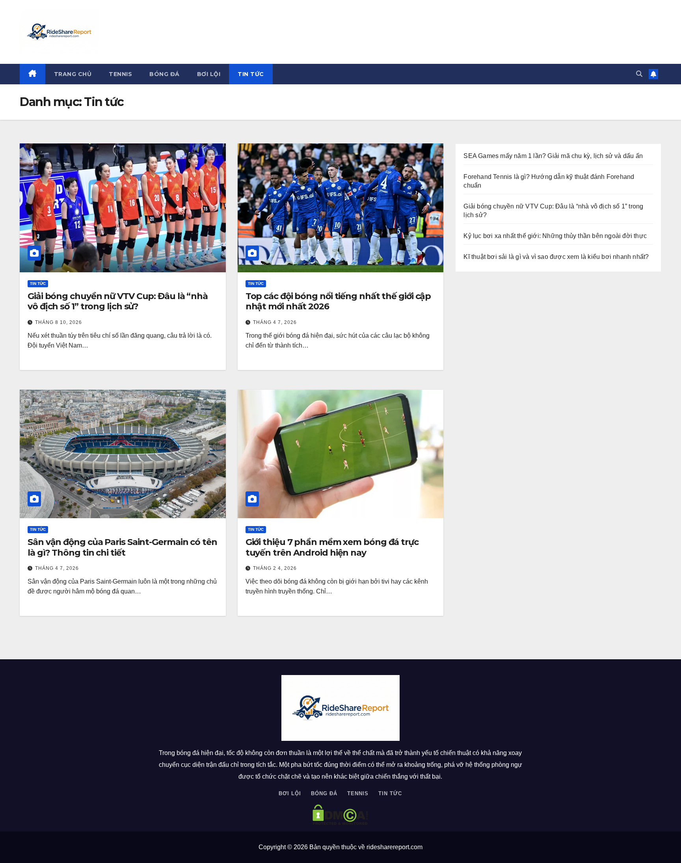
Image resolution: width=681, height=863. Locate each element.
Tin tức (251, 74)
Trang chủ (73, 74)
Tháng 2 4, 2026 (275, 568)
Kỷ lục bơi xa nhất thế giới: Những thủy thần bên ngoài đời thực (555, 235)
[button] (639, 74)
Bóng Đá (164, 74)
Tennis (120, 74)
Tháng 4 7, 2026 (275, 322)
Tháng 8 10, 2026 (58, 322)
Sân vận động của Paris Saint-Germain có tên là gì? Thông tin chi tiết (122, 547)
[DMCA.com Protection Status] (340, 814)
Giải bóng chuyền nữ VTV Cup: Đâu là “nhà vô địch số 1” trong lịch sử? (118, 301)
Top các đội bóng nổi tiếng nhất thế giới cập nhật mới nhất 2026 (338, 301)
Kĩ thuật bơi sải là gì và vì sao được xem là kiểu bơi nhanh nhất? (556, 256)
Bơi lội (209, 74)
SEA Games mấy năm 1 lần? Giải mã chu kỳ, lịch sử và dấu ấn (553, 156)
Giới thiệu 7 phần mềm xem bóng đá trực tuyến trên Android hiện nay (332, 547)
